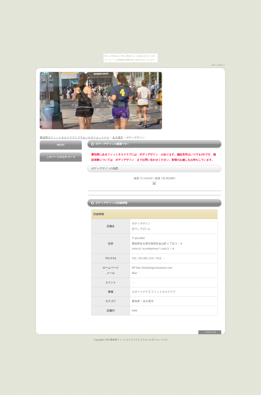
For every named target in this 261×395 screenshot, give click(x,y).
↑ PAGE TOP (210, 332)
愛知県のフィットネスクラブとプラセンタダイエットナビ (74, 137)
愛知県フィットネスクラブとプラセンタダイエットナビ (139, 340)
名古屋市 (117, 137)
